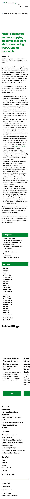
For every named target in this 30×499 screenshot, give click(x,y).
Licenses (4, 427)
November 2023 (7, 277)
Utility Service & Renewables (11, 257)
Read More (12, 394)
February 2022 (7, 297)
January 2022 (7, 298)
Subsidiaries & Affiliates (9, 425)
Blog (3, 460)
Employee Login (7, 490)
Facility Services (7, 248)
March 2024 (6, 274)
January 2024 (7, 276)
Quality (4, 420)
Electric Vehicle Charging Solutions (12, 240)
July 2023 (6, 283)
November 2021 (7, 302)
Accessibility (6, 486)
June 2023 (6, 285)
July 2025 (6, 268)
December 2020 (7, 314)
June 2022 (6, 293)
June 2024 (6, 270)
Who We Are (6, 409)
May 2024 (6, 272)
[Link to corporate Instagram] (10, 475)
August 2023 (6, 281)
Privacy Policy (6, 483)
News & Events (6, 468)
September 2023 (7, 279)
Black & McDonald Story (10, 412)
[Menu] (26, 5)
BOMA (16, 146)
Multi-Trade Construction (10, 252)
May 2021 (5, 308)
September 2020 (8, 318)
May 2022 (6, 295)
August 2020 (6, 320)
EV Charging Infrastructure (11, 453)
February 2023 (7, 287)
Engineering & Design (8, 244)
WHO (23, 146)
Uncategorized (7, 255)
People (5, 254)
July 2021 (5, 306)
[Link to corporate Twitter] (13, 475)
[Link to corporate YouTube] (5, 475)
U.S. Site (4, 470)
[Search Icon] (19, 5)
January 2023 (7, 289)
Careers (4, 462)
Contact (4, 465)
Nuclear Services (7, 445)
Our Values (5, 414)
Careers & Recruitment (9, 238)
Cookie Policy (6, 493)
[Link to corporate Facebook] (7, 475)
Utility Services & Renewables (11, 440)
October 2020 (7, 316)
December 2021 (7, 300)
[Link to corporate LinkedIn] (2, 475)
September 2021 (7, 304)
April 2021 (6, 310)
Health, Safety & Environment (11, 417)
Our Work (5, 457)
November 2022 (7, 291)
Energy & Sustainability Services (12, 242)
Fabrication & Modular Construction (12, 246)
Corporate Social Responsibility (12, 422)
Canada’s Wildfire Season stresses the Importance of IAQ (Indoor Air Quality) (11, 364)
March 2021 (6, 312)
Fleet (4, 250)
